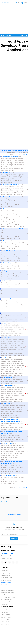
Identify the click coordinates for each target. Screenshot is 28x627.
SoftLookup (6, 547)
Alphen (6, 357)
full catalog (4, 501)
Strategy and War (6, 577)
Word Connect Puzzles (10, 157)
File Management (6, 599)
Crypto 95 (7, 271)
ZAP (5, 323)
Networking (4, 604)
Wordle (6, 289)
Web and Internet (6, 582)
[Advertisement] (14, 19)
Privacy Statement (6, 558)
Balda (6, 281)
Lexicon (5, 241)
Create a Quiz (8, 443)
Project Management (7, 573)
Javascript (4, 612)
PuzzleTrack (8, 385)
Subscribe (14, 538)
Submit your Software (7, 556)
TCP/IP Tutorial (6, 617)
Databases (4, 570)
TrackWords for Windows (11, 185)
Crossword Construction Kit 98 (13, 229)
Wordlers (7, 403)
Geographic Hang (9, 475)
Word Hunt (7, 337)
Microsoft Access (6, 610)
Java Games (5, 621)
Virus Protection (6, 602)
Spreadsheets (5, 575)
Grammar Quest (8, 209)
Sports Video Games (7, 590)
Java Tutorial (5, 624)
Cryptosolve (8, 377)
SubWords (6, 173)
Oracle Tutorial (5, 614)
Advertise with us (7, 553)
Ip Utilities (4, 595)
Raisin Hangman (8, 263)
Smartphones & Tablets (14, 514)
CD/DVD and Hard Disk (8, 597)
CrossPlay (7, 313)
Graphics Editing (6, 580)
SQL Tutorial (5, 619)
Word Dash (7, 299)
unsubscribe (14, 541)
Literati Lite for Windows (11, 197)
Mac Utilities (5, 585)
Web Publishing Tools (7, 592)
